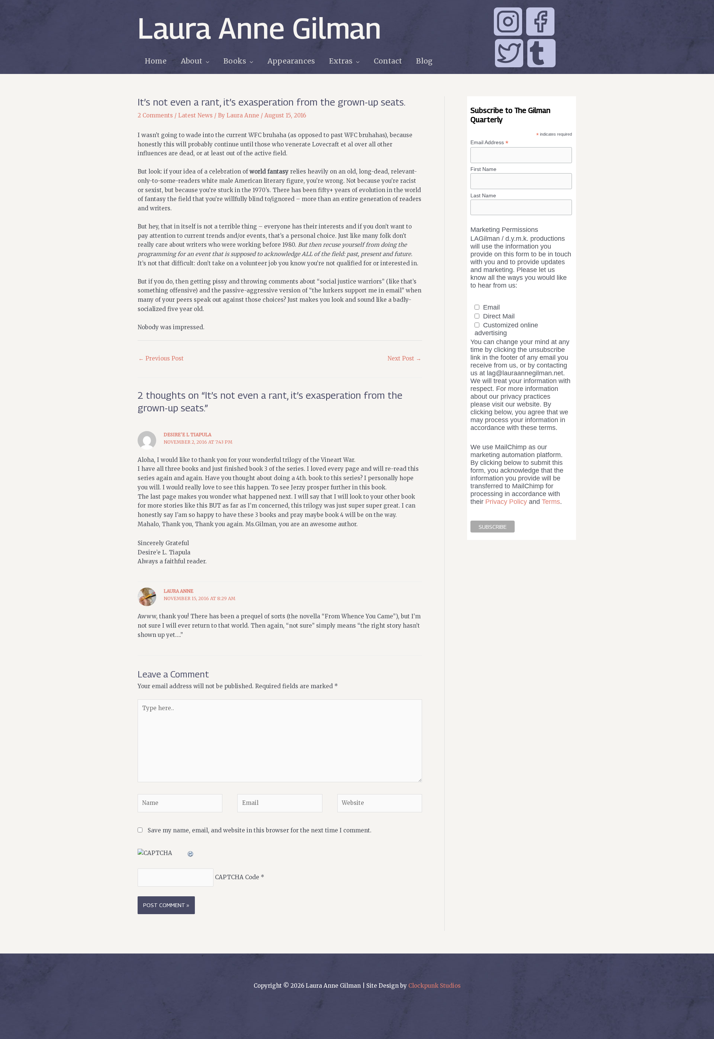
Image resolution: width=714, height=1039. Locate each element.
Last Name (483, 195)
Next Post (404, 358)
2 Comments (155, 115)
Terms (551, 501)
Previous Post (161, 358)
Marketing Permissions (504, 229)
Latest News (195, 115)
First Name (483, 169)
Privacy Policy (506, 501)
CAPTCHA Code (237, 877)
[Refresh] (191, 853)
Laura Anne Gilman (259, 27)
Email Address (489, 142)
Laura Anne (178, 591)
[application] (205, 61)
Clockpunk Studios (434, 985)
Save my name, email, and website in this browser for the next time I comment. (260, 830)
